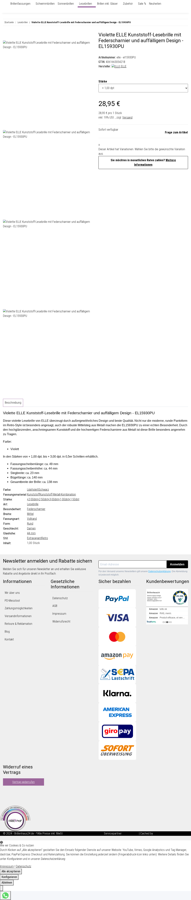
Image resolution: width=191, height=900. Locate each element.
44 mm (31, 533)
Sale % (142, 3)
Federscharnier (36, 509)
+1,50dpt (74, 499)
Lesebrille (32, 504)
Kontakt (9, 639)
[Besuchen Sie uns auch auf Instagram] (6, 800)
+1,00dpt (63, 499)
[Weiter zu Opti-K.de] (15, 818)
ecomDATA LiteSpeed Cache (171, 833)
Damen (31, 528)
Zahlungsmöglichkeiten (18, 608)
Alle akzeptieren (10, 871)
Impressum (59, 613)
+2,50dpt (42, 499)
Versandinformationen (18, 616)
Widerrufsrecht (61, 621)
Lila (29, 489)
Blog (7, 631)
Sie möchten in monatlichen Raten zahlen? (143, 162)
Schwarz (44, 489)
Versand (127, 117)
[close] (6, 36)
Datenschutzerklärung (159, 571)
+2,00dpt (32, 499)
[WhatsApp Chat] (5, 895)
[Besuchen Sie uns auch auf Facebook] (6, 791)
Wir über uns (12, 593)
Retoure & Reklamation (18, 624)
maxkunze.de (130, 833)
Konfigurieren (9, 877)
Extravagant (34, 538)
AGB (54, 606)
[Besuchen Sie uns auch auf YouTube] (6, 796)
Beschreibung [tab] (13, 402)
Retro (44, 538)
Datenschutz (60, 598)
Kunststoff (33, 494)
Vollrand (32, 518)
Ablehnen (6, 882)
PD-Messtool (12, 600)
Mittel (30, 514)
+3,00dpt (53, 499)
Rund (30, 523)
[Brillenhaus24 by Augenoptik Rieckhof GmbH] (7, 3)
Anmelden (177, 564)
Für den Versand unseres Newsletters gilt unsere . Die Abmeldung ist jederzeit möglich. (142, 573)
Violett (35, 489)
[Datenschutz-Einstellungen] (1, 888)
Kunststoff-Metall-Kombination (58, 494)
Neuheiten (155, 3)
